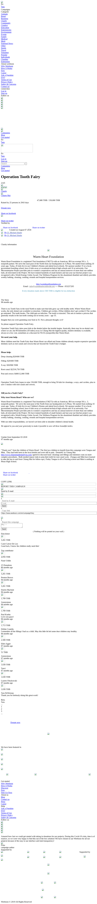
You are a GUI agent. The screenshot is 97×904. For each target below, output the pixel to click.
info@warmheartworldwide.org (42, 286)
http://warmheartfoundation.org (48, 284)
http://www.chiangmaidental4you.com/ (16, 455)
